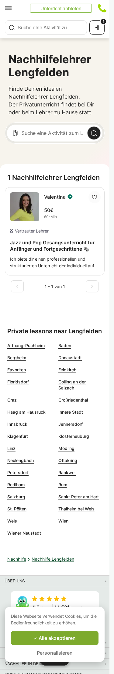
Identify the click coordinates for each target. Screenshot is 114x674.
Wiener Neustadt (24, 533)
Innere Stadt (70, 412)
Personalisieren (55, 653)
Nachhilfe (16, 559)
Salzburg (16, 496)
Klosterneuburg (73, 436)
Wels (12, 520)
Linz (11, 448)
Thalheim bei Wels (76, 508)
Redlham (16, 484)
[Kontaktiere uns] (102, 8)
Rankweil (67, 472)
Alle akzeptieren (56, 638)
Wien (63, 520)
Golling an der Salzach (72, 384)
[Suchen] (94, 133)
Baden (64, 345)
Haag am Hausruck (26, 412)
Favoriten (16, 369)
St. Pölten (16, 508)
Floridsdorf (18, 381)
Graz (12, 399)
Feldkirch (67, 369)
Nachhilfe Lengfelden (53, 559)
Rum (62, 484)
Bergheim (16, 357)
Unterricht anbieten (60, 8)
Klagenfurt (17, 436)
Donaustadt (70, 357)
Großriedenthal (73, 399)
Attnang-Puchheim (26, 345)
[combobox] (46, 27)
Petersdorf (18, 472)
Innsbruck (17, 424)
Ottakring (67, 460)
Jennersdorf (70, 424)
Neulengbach (20, 460)
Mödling (66, 448)
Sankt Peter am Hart (78, 496)
